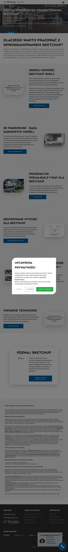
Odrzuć (18, 289)
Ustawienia (30, 289)
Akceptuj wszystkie (45, 289)
